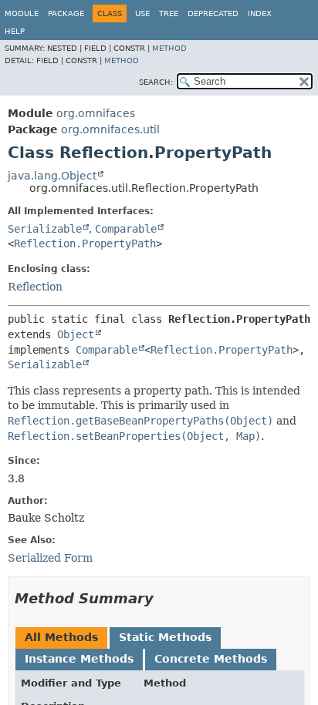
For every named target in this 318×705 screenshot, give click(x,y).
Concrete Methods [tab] (210, 659)
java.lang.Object (52, 176)
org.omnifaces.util (110, 129)
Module (22, 13)
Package (66, 13)
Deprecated (213, 13)
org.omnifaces (95, 113)
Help (15, 31)
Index (260, 13)
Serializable (45, 229)
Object (75, 334)
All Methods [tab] (61, 637)
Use (142, 13)
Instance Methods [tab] (79, 659)
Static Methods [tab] (165, 637)
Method (169, 48)
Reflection (35, 286)
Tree (168, 13)
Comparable (126, 229)
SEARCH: (156, 82)
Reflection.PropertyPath (85, 243)
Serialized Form (50, 558)
